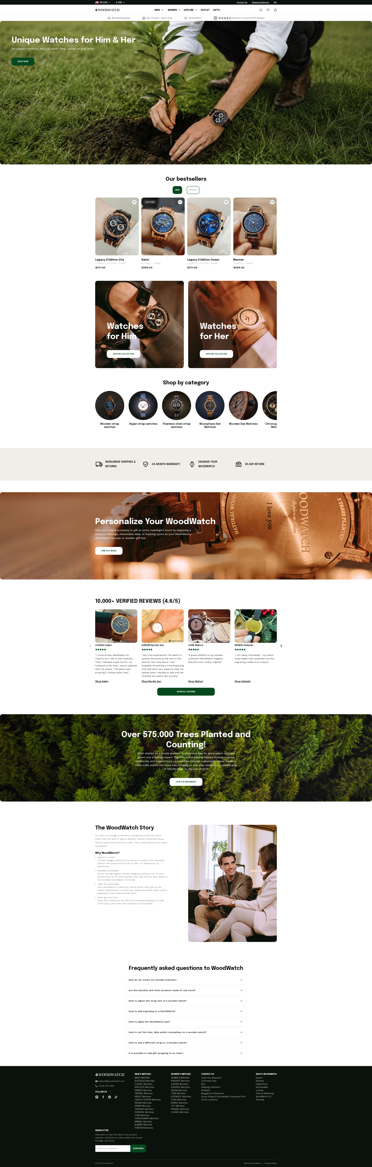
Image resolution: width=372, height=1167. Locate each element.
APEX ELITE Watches (144, 1087)
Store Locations (209, 1100)
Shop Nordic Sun (151, 681)
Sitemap (260, 1100)
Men (177, 190)
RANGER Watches (143, 1103)
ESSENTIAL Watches (144, 1112)
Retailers (205, 1090)
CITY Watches (178, 1106)
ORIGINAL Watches (144, 1094)
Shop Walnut (195, 681)
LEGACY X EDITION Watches (148, 1100)
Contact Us (242, 2)
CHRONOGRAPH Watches (147, 1119)
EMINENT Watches (143, 1090)
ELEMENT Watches (143, 1125)
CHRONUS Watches (144, 1109)
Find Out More (108, 551)
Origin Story (261, 1084)
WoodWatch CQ (263, 1097)
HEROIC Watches (143, 1097)
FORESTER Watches (144, 1128)
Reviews (260, 1081)
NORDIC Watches (179, 1103)
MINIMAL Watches (143, 1122)
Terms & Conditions (253, 1163)
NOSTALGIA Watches (144, 1081)
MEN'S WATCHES (142, 1078)
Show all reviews (186, 692)
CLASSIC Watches (143, 1084)
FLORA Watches (178, 1100)
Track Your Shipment (211, 1078)
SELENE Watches (179, 1090)
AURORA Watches (179, 1084)
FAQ (275, 2)
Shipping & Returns (260, 2)
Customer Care (209, 1081)
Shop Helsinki (243, 681)
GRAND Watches (143, 1106)
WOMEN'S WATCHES (180, 1078)
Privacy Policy (270, 1163)
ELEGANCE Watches (180, 1087)
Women (193, 190)
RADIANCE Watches (180, 1081)
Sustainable (262, 1087)
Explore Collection (123, 354)
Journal (259, 1090)
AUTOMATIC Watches (181, 1097)
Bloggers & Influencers (212, 1094)
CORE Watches (142, 1115)
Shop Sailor (102, 681)
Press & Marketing (265, 1094)
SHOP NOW (23, 62)
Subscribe (138, 1149)
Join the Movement (186, 782)
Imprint (259, 1078)
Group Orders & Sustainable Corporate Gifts (223, 1097)
